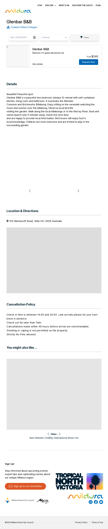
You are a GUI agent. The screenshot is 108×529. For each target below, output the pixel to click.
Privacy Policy (81, 522)
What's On (64, 5)
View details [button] (37, 64)
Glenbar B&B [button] (40, 49)
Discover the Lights (82, 5)
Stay (40, 5)
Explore (49, 5)
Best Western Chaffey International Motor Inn (54, 437)
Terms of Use (97, 522)
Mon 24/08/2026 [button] (19, 37)
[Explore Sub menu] (55, 5)
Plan (98, 5)
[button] (53, 37)
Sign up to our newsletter (28, 486)
